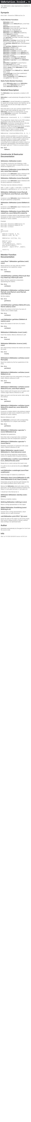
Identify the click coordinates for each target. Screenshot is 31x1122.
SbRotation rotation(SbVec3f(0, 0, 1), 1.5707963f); (15, 133)
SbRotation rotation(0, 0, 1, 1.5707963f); (15, 117)
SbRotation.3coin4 (14, 1)
